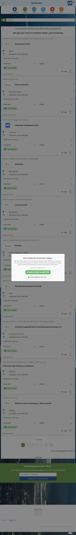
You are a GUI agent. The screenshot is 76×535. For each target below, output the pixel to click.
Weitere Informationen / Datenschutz (48, 264)
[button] (38, 268)
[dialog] (38, 267)
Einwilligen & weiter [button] (38, 272)
